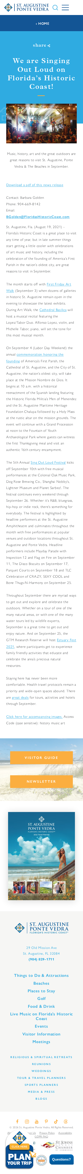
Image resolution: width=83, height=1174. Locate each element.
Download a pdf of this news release (34, 184)
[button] (58, 1159)
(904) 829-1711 (41, 959)
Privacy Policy (47, 1133)
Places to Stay (41, 990)
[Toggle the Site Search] (55, 7)
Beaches (41, 983)
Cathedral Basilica (53, 309)
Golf (41, 998)
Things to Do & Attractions (41, 975)
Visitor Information (41, 1034)
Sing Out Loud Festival (48, 462)
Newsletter (41, 781)
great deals (20, 697)
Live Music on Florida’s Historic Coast (41, 1016)
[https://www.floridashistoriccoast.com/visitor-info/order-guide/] (41, 856)
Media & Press (41, 1091)
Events (41, 1026)
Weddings (41, 1071)
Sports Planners (41, 1084)
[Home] (26, 7)
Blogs (41, 1098)
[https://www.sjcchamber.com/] (56, 1145)
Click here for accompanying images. (34, 716)
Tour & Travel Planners (41, 1078)
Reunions (41, 1064)
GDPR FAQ (41, 1136)
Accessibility (65, 1133)
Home (43, 23)
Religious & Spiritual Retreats (41, 1057)
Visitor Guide (41, 758)
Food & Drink (41, 1006)
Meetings (41, 1041)
